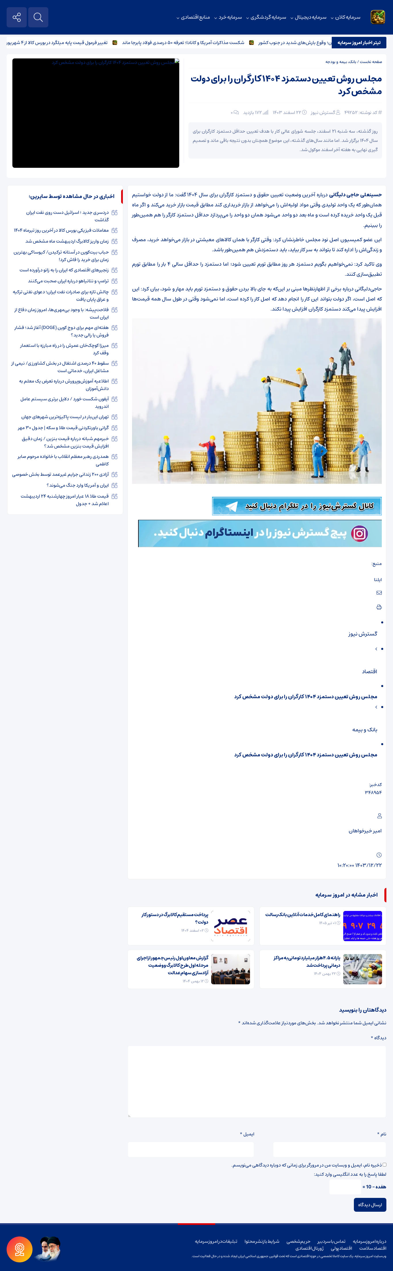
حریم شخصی (299, 1241)
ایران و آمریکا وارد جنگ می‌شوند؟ (78, 485)
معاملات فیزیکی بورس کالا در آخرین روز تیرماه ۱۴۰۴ (61, 230)
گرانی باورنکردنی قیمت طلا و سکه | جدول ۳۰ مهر (63, 428)
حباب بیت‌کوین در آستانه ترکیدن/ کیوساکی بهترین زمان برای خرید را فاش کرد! (61, 256)
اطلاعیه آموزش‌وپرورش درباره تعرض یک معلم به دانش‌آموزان (64, 385)
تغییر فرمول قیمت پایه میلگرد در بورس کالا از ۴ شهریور (77, 43)
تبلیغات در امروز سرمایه (216, 1241)
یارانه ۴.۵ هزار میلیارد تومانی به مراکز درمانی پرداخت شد (307, 961)
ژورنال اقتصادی (309, 1248)
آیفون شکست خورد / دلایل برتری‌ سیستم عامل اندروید (64, 402)
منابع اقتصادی (195, 17)
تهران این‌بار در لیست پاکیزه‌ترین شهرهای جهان (65, 417)
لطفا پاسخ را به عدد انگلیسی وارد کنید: (350, 1174)
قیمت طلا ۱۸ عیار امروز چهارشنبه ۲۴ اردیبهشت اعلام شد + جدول (65, 500)
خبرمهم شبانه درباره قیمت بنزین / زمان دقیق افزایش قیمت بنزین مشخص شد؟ (65, 442)
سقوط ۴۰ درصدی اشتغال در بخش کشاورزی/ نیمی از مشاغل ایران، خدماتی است (60, 367)
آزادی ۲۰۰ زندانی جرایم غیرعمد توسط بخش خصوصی (60, 474)
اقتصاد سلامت (372, 1248)
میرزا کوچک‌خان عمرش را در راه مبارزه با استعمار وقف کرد (64, 349)
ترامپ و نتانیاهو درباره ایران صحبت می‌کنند (68, 281)
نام (381, 1134)
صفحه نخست (371, 61)
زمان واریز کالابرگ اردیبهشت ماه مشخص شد (67, 241)
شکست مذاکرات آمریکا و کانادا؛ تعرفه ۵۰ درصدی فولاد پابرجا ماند (203, 43)
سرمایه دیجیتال (311, 17)
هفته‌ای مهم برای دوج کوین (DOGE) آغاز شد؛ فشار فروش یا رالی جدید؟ (62, 331)
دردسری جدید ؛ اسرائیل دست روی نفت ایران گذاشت (67, 216)
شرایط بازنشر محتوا (262, 1241)
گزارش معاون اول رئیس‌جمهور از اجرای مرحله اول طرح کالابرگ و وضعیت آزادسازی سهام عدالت (172, 965)
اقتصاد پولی (341, 1248)
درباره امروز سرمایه (369, 1241)
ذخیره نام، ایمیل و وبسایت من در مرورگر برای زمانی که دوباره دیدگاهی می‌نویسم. (306, 1165)
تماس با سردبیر (331, 1241)
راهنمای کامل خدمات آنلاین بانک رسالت (302, 914)
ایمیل (247, 1134)
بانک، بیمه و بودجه (340, 61)
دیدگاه (378, 1038)
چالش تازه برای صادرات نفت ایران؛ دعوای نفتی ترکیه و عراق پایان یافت (61, 295)
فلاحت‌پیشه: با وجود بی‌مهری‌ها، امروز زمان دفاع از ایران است (62, 313)
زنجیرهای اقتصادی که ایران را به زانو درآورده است (64, 270)
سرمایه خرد (230, 17)
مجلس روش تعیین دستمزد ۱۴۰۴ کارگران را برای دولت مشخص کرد (286, 85)
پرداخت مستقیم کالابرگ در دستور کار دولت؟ (175, 918)
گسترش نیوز (323, 113)
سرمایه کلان (347, 17)
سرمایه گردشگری (268, 17)
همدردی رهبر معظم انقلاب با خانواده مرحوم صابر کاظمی (63, 460)
